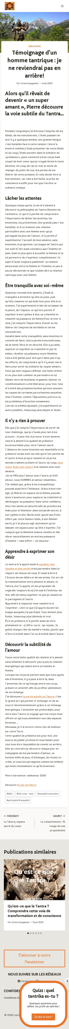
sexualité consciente (48, 793)
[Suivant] (60, 895)
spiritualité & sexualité (18, 800)
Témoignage (34, 46)
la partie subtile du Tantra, (39, 696)
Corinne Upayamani (29, 83)
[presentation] (34, 879)
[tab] (28, 933)
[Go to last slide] (9, 895)
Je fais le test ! (43, 1016)
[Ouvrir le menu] (62, 6)
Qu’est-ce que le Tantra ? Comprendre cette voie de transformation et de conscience (34, 911)
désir (10, 793)
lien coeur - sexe (25, 793)
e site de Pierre (27, 784)
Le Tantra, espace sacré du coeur (14, 821)
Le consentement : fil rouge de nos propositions (53, 823)
